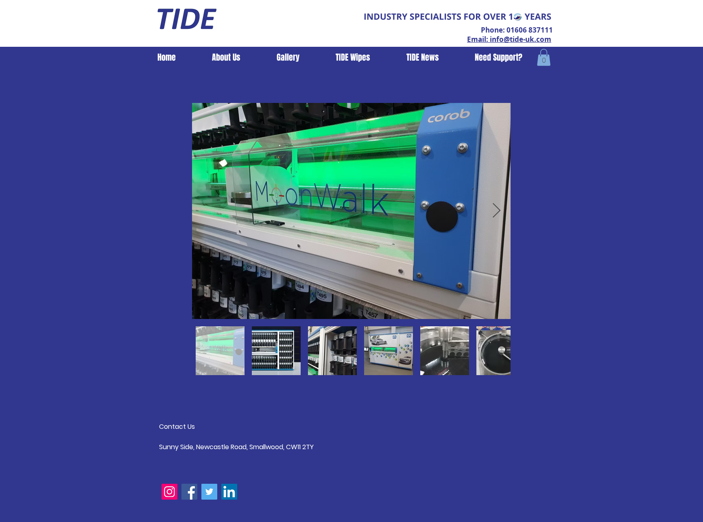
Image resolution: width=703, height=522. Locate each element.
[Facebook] (189, 492)
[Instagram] (169, 492)
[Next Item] (496, 211)
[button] (544, 57)
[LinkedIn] (229, 492)
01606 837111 (530, 30)
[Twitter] (209, 492)
